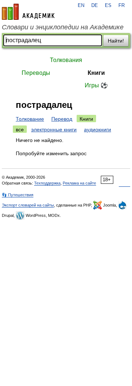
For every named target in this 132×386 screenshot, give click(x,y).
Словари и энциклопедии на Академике (63, 27)
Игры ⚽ (96, 85)
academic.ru (28, 12)
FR (121, 5)
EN (81, 5)
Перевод (61, 119)
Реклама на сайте (79, 183)
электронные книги (54, 129)
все (20, 129)
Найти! (116, 41)
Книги (96, 73)
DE (94, 5)
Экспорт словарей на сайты (28, 205)
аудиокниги (97, 129)
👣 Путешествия (17, 195)
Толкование (30, 119)
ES (108, 5)
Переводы (36, 73)
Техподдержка (47, 183)
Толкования (66, 60)
